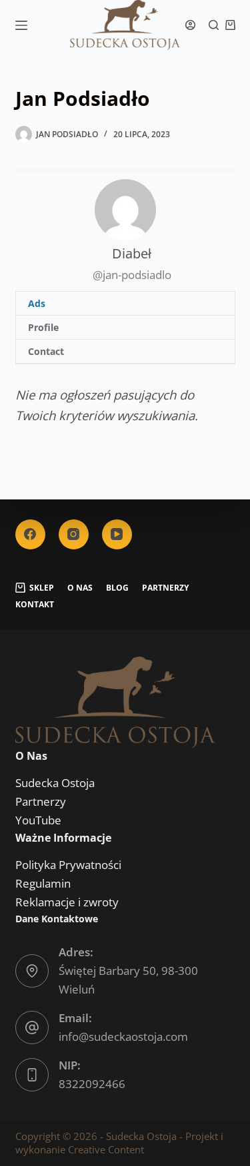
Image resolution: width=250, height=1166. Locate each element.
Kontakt (34, 604)
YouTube (38, 820)
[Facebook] (30, 534)
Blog (117, 588)
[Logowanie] (190, 25)
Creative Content (106, 1149)
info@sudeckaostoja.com (123, 1036)
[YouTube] (117, 534)
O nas (80, 588)
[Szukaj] (214, 25)
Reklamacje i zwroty (67, 902)
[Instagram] (74, 534)
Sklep (41, 588)
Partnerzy (165, 588)
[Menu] (21, 25)
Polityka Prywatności (68, 864)
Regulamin (43, 883)
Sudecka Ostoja (55, 782)
